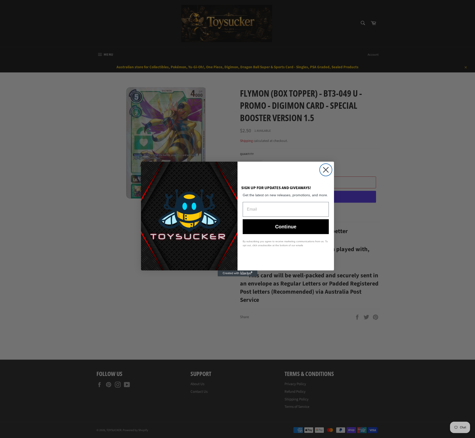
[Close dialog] (326, 170)
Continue (285, 226)
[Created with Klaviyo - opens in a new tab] (237, 273)
